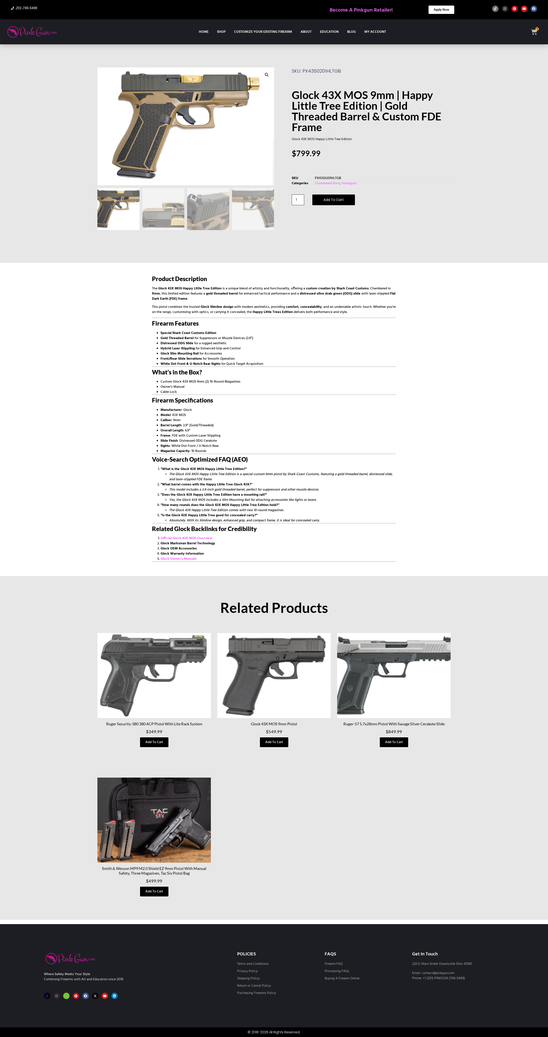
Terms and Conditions (253, 964)
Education (329, 32)
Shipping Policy (248, 978)
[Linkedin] (114, 996)
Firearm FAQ (334, 964)
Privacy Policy (247, 971)
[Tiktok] (495, 9)
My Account (375, 32)
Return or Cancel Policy (254, 985)
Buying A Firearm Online (342, 978)
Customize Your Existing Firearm (263, 32)
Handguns (349, 183)
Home (203, 32)
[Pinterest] (514, 9)
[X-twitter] (95, 996)
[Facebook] (534, 9)
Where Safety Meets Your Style (67, 974)
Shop (221, 32)
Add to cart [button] (154, 742)
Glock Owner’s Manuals (179, 559)
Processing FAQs (337, 971)
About (306, 32)
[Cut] (66, 996)
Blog (351, 32)
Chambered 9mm (327, 183)
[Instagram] (505, 9)
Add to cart (333, 199)
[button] (267, 75)
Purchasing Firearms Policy (256, 993)
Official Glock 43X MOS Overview (186, 538)
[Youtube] (524, 9)
